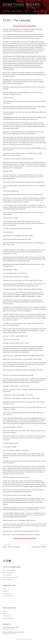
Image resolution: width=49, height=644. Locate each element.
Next (34, 26)
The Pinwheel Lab (7, 593)
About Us (27, 11)
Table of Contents (17, 11)
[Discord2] (7, 560)
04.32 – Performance (8, 572)
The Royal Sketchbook (8, 595)
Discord (5, 589)
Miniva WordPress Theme (27, 639)
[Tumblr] (9, 560)
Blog (42, 11)
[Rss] (4, 560)
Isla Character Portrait (38, 546)
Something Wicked (21, 4)
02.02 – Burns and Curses (11, 546)
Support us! (5, 591)
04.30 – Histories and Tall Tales (10, 577)
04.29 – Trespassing (7, 579)
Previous (16, 26)
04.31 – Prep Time (7, 575)
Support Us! (36, 11)
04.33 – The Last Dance (8, 570)
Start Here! (6, 11)
